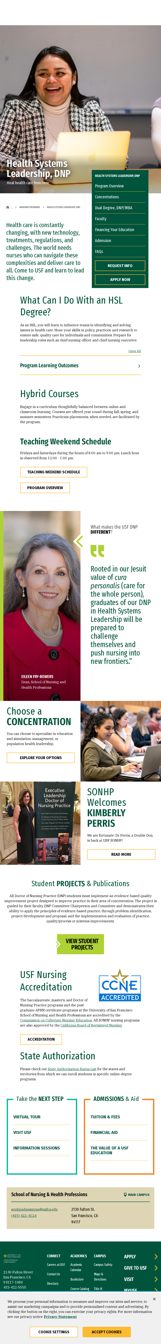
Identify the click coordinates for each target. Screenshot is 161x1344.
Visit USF (22, 1132)
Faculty (100, 218)
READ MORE (121, 854)
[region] (80, 1318)
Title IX (98, 1289)
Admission (103, 240)
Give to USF (135, 1267)
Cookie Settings (54, 1332)
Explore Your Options (41, 758)
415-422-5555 (14, 1287)
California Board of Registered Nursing (91, 1025)
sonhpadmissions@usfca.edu (34, 1209)
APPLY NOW (120, 279)
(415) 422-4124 (23, 1216)
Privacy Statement (60, 1317)
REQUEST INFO (120, 265)
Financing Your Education (114, 229)
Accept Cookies (107, 1332)
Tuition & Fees (105, 1116)
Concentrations (107, 196)
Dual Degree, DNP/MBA (113, 207)
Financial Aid (104, 1132)
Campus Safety (103, 1265)
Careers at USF (56, 1265)
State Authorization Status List (72, 1069)
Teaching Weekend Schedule (53, 472)
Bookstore (77, 1279)
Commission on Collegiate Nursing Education (56, 1020)
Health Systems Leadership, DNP (117, 176)
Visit (129, 1279)
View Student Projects (82, 944)
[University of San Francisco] (12, 1256)
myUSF (130, 1290)
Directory (52, 1284)
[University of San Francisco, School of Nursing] (12, 1262)
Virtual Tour (26, 1116)
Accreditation (41, 1039)
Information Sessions (36, 1147)
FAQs (99, 251)
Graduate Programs (29, 207)
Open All (135, 351)
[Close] (154, 1299)
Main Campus (139, 1195)
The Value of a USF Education (110, 1150)
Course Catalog (79, 1289)
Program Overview (109, 185)
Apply (130, 1256)
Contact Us (53, 1274)
